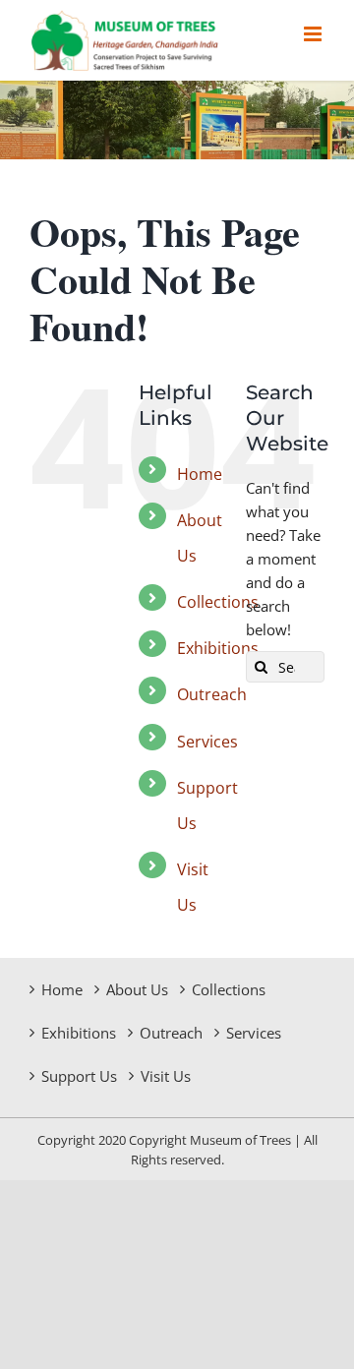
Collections (218, 602)
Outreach (212, 694)
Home (199, 474)
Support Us (79, 1076)
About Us (137, 989)
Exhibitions (218, 648)
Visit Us (166, 1076)
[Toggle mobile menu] (314, 34)
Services (207, 741)
